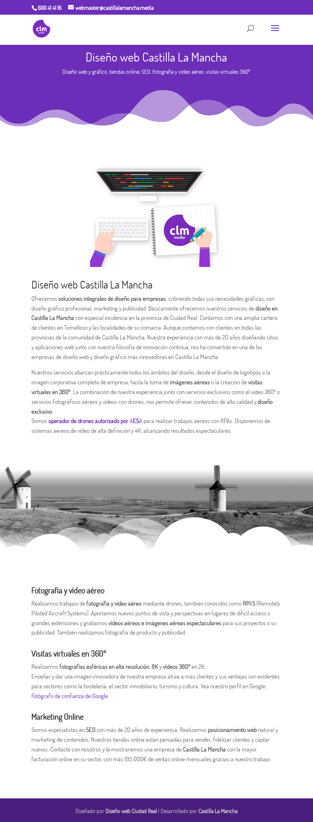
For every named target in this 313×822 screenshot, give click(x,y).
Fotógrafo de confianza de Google (69, 696)
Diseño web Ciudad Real (131, 811)
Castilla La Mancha (218, 811)
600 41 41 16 (50, 7)
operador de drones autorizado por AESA (95, 421)
